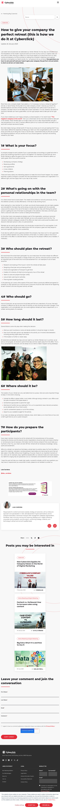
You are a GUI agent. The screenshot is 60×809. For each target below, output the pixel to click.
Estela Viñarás (38, 630)
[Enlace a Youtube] (3, 760)
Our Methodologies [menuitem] (6, 773)
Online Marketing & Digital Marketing (28, 598)
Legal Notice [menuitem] (24, 773)
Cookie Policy (51, 800)
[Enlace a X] (15, 760)
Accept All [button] (31, 805)
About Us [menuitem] (4, 776)
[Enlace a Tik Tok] (17, 760)
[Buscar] (57, 17)
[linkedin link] (49, 526)
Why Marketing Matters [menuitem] (7, 770)
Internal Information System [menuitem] (27, 776)
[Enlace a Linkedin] (9, 760)
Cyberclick (5, 22)
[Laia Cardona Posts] (55, 525)
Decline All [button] (46, 805)
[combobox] (39, 17)
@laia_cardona (6, 473)
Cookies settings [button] (19, 805)
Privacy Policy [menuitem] (24, 770)
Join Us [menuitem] (4, 779)
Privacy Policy (45, 791)
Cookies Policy (24, 782)
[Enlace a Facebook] (12, 760)
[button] (58, 2)
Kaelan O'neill (38, 669)
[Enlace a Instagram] (6, 760)
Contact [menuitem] (4, 781)
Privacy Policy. (50, 726)
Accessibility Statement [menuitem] (26, 779)
